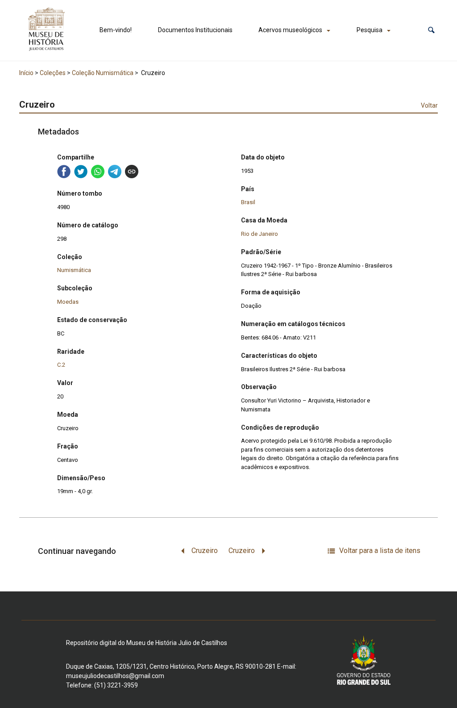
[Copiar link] (131, 171)
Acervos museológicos (290, 30)
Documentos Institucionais (195, 30)
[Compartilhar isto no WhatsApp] (97, 171)
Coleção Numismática (102, 72)
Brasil (248, 202)
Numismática (74, 270)
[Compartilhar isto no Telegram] (114, 171)
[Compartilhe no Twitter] (80, 171)
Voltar (429, 105)
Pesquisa (369, 30)
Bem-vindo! (116, 30)
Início (26, 72)
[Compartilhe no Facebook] (64, 171)
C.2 (61, 364)
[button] (431, 30)
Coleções (53, 72)
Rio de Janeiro (259, 233)
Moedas (68, 301)
